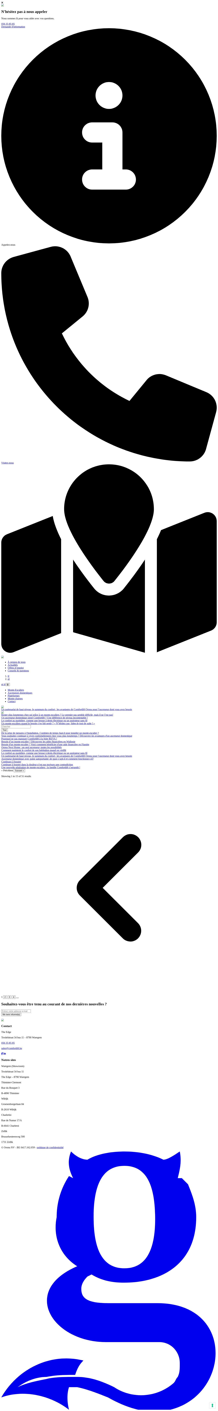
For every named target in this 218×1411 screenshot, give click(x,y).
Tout (5, 730)
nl (9, 679)
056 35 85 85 (8, 23)
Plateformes (13, 695)
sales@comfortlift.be (11, 1048)
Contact (11, 701)
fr (8, 676)
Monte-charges (15, 698)
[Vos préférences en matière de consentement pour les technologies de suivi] (212, 1405)
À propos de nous (17, 662)
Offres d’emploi (16, 667)
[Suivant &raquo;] (17, 997)
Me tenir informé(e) (11, 1014)
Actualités (13, 665)
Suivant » (19, 770)
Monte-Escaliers (16, 690)
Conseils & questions (18, 670)
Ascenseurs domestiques (20, 692)
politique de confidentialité (50, 1147)
